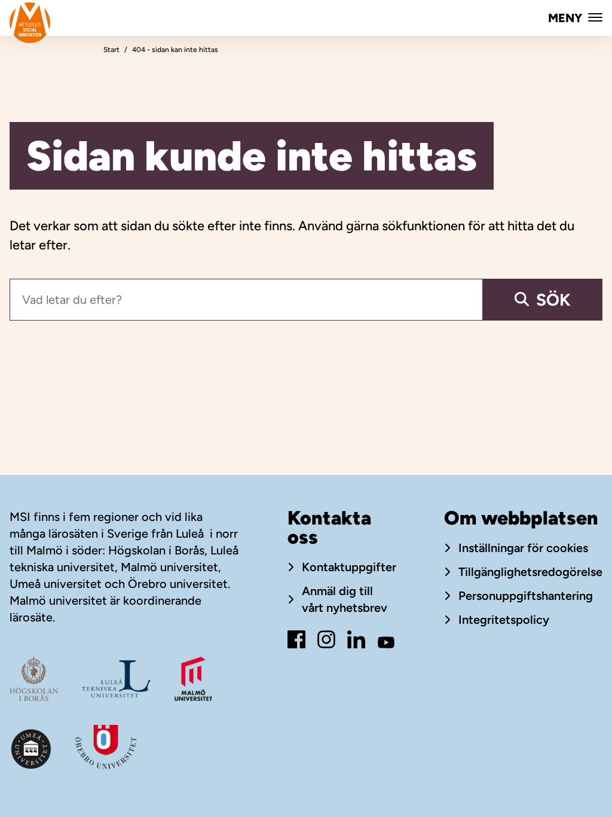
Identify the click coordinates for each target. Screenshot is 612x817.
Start (111, 49)
